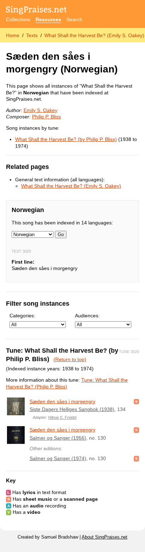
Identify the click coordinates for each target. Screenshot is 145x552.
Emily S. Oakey (40, 110)
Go (61, 234)
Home (12, 35)
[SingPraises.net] (36, 10)
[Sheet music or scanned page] (136, 401)
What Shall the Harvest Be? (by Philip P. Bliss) (66, 139)
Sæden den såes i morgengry (62, 401)
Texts (32, 35)
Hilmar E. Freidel (62, 417)
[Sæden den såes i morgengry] (16, 406)
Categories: (22, 315)
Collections (18, 19)
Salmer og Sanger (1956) (58, 438)
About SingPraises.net (104, 537)
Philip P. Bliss (46, 116)
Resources (48, 19)
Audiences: (87, 315)
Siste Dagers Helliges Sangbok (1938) (72, 409)
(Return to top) (69, 359)
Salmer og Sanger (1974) (58, 458)
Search (74, 19)
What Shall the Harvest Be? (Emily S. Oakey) (94, 35)
